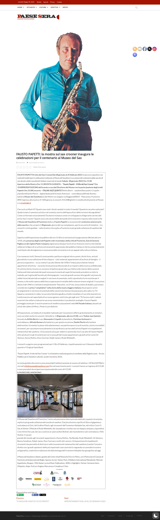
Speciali (45, 2)
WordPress (44, 516)
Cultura (42, 7)
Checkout (139, 515)
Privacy (52, 2)
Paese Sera (20, 516)
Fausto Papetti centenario (36, 162)
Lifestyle (54, 7)
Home (19, 7)
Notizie (39, 2)
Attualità (31, 7)
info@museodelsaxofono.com (36, 366)
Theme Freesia (36, 516)
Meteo (65, 7)
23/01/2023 (21, 162)
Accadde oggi (129, 516)
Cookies (59, 2)
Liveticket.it (26, 203)
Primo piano (111, 516)
